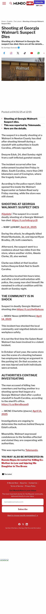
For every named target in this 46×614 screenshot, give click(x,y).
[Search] (10, 3)
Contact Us (33, 483)
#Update (6, 214)
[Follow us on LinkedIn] (27, 524)
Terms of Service (17, 486)
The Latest (17, 21)
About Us (23, 483)
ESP (37, 5)
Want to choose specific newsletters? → (22, 515)
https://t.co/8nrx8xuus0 (15, 404)
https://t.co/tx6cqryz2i (25, 220)
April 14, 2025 (29, 227)
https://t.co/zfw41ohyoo (30, 309)
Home (3, 21)
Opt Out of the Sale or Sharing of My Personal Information (23, 528)
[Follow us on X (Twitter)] (23, 524)
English (9, 21)
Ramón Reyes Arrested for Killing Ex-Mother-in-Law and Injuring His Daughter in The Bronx (22, 463)
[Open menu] (4, 3)
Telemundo (31, 450)
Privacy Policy (30, 486)
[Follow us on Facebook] (19, 524)
